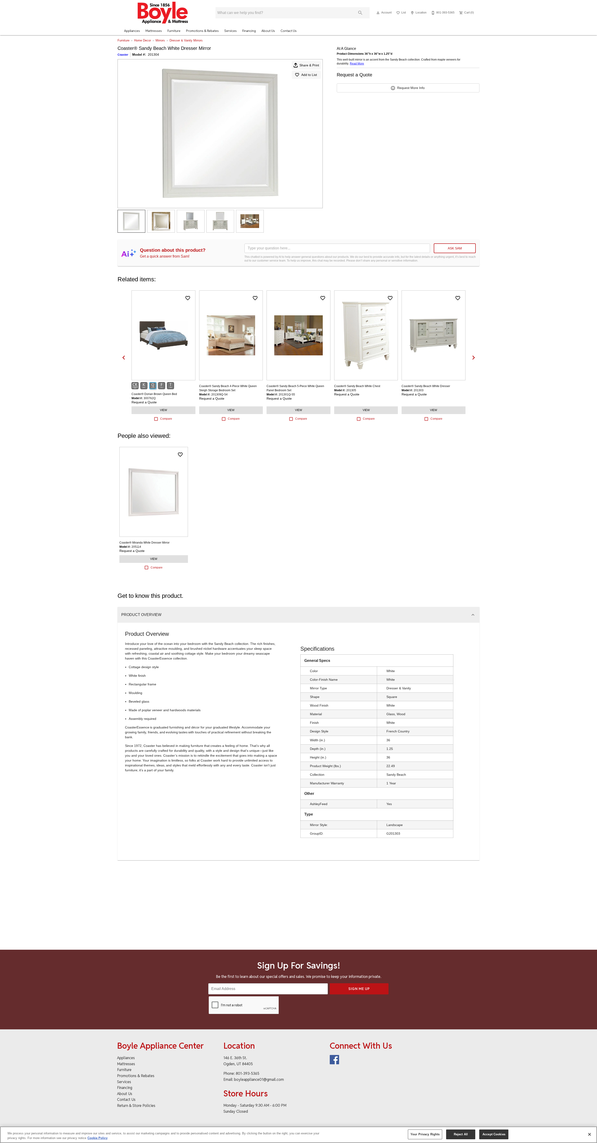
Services (230, 31)
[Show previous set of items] (124, 357)
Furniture (173, 31)
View (163, 410)
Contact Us (289, 31)
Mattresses (154, 31)
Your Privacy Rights (425, 1134)
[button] (378, 13)
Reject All (461, 1134)
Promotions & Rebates (202, 31)
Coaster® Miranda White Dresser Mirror (144, 542)
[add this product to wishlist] (187, 298)
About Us (268, 31)
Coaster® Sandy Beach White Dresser (426, 386)
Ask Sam (455, 248)
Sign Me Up (359, 989)
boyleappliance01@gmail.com (259, 1079)
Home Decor (142, 40)
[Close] (589, 1134)
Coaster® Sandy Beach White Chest (357, 386)
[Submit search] (360, 13)
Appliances (132, 31)
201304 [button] (153, 54)
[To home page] (163, 13)
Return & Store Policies (136, 1105)
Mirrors (160, 40)
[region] (298, 1134)
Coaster (123, 54)
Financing (249, 31)
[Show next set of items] (473, 357)
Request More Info (411, 88)
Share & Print (309, 65)
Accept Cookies (493, 1134)
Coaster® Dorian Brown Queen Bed (154, 394)
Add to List (309, 75)
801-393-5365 (247, 1073)
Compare (166, 418)
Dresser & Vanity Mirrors (186, 40)
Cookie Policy (97, 1138)
